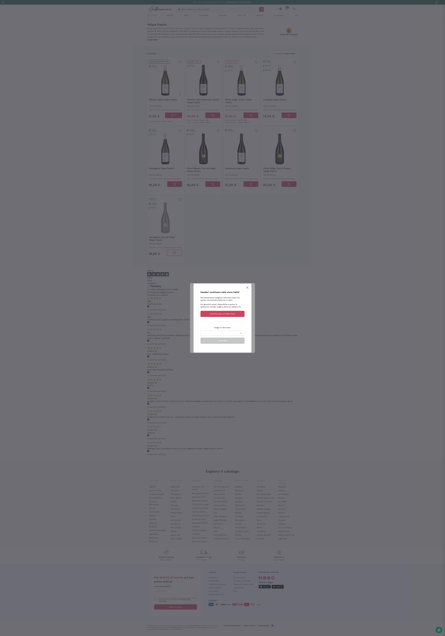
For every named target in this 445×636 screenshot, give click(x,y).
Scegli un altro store (222, 327)
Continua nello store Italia (222, 314)
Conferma (222, 340)
